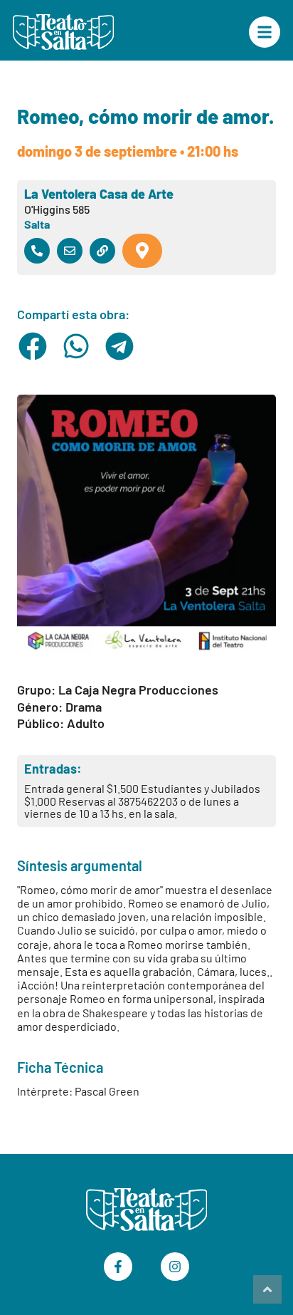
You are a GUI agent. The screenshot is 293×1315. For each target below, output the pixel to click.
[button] (33, 346)
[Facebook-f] (118, 1266)
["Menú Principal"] (264, 32)
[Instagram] (175, 1266)
